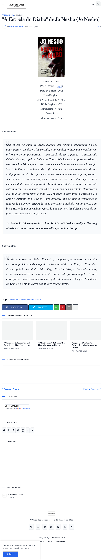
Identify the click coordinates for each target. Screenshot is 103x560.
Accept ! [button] (10, 554)
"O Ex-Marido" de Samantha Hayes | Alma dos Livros (51, 344)
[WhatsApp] (56, 307)
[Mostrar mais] (75, 307)
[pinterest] (14, 430)
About (49, 541)
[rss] (28, 430)
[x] (9, 430)
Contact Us (60, 541)
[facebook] (4, 430)
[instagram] (18, 430)
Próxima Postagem (91, 389)
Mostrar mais (13, 497)
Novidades (20, 15)
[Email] (69, 307)
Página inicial (8, 15)
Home (41, 541)
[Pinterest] (63, 307)
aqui (60, 86)
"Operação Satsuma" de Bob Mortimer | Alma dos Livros (17, 344)
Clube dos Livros (15, 494)
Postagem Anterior (12, 389)
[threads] (23, 430)
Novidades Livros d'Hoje (30, 299)
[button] (3, 5)
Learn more (23, 548)
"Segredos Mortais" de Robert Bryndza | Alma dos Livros (84, 345)
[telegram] (32, 430)
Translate (25, 408)
